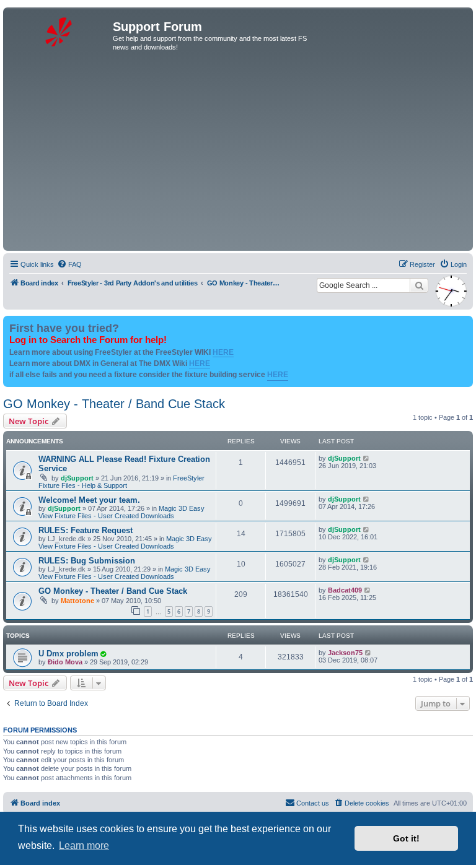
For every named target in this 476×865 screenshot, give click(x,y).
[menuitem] (69, 264)
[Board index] (59, 30)
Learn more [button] (84, 845)
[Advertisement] (238, 154)
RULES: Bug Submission (86, 560)
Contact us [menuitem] (312, 803)
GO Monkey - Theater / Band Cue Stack (114, 404)
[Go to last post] (367, 458)
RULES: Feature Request (85, 530)
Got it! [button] (406, 838)
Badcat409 (345, 590)
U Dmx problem (68, 653)
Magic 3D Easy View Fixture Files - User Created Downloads (121, 512)
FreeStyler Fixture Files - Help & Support (121, 481)
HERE (223, 352)
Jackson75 (345, 652)
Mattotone (77, 600)
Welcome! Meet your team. (89, 500)
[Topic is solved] (103, 654)
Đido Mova (65, 662)
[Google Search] (419, 285)
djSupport (77, 478)
